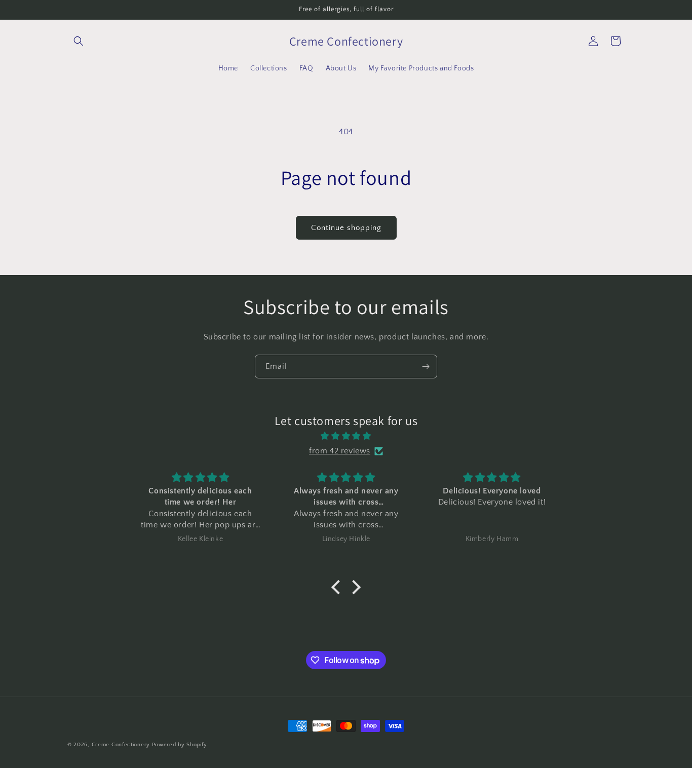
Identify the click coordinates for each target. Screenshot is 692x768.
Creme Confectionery (121, 745)
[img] (346, 436)
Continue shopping (346, 227)
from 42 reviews (339, 450)
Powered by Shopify (179, 745)
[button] (78, 41)
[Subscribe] (425, 366)
